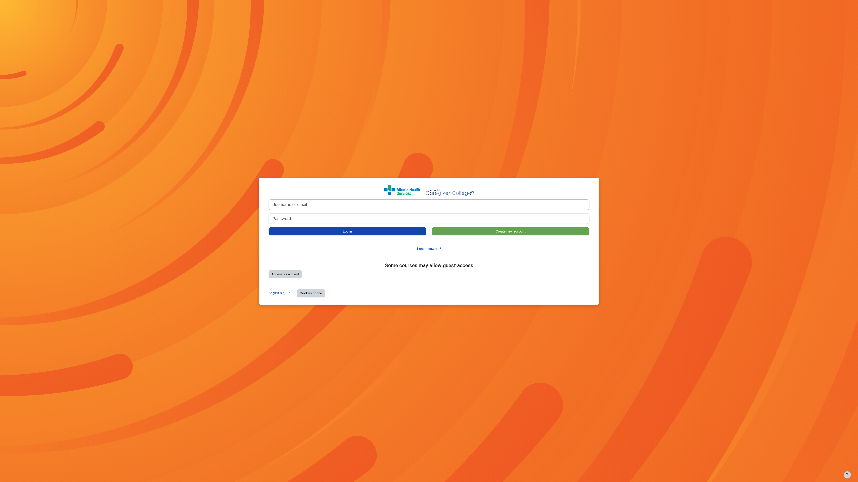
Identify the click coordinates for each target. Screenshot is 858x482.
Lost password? (429, 249)
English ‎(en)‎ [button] (277, 292)
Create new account (511, 231)
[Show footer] (847, 474)
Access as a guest (285, 274)
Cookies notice (311, 293)
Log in (347, 231)
